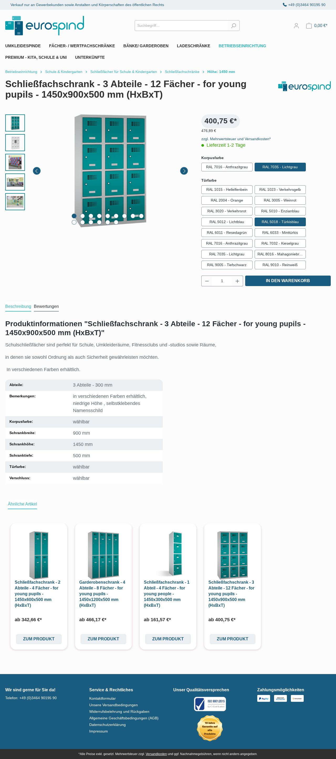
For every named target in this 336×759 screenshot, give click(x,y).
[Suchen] (233, 25)
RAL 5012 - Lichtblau (226, 222)
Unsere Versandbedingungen (113, 705)
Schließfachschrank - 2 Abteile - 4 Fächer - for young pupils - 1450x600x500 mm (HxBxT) (37, 594)
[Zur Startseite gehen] (44, 25)
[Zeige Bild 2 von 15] (82, 216)
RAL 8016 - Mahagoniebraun (282, 254)
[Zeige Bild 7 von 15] (124, 216)
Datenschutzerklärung (107, 725)
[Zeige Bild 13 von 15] (99, 222)
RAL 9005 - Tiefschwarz (226, 265)
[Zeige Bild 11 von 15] (82, 222)
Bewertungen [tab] (46, 306)
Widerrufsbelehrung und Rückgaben (119, 711)
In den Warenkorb (288, 280)
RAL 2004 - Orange (227, 200)
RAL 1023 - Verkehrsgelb (280, 189)
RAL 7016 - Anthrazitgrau (227, 167)
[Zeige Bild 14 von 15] (107, 222)
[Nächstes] (184, 171)
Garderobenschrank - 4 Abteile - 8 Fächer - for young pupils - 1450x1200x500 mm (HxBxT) (102, 594)
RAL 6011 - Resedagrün (227, 232)
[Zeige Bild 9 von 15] (141, 216)
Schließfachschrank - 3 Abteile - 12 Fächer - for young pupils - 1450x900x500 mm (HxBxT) (231, 594)
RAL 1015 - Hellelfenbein (227, 189)
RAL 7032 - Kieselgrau (280, 243)
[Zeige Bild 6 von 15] (116, 216)
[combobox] (181, 25)
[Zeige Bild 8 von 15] (132, 216)
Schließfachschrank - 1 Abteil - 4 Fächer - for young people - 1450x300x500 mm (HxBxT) (167, 594)
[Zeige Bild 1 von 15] (74, 216)
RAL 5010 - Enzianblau (280, 211)
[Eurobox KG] (304, 91)
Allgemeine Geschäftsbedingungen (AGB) (124, 718)
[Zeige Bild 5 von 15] (107, 216)
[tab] (18, 307)
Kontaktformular (102, 698)
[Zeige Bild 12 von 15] (90, 222)
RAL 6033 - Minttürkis (280, 232)
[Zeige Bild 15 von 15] (116, 222)
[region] (98, 170)
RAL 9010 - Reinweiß (280, 265)
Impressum (98, 731)
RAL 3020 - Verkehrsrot (226, 211)
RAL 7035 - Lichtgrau (280, 167)
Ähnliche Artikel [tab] (22, 504)
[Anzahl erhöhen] (237, 281)
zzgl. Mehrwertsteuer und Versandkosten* (236, 139)
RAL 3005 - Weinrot (280, 200)
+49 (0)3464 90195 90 (307, 5)
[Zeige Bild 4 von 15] (99, 216)
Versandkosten (156, 754)
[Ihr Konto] (296, 25)
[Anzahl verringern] (206, 281)
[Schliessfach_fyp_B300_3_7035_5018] (110, 170)
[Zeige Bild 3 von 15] (90, 216)
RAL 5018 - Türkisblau (280, 222)
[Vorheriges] (37, 171)
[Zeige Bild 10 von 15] (74, 222)
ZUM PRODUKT (39, 639)
